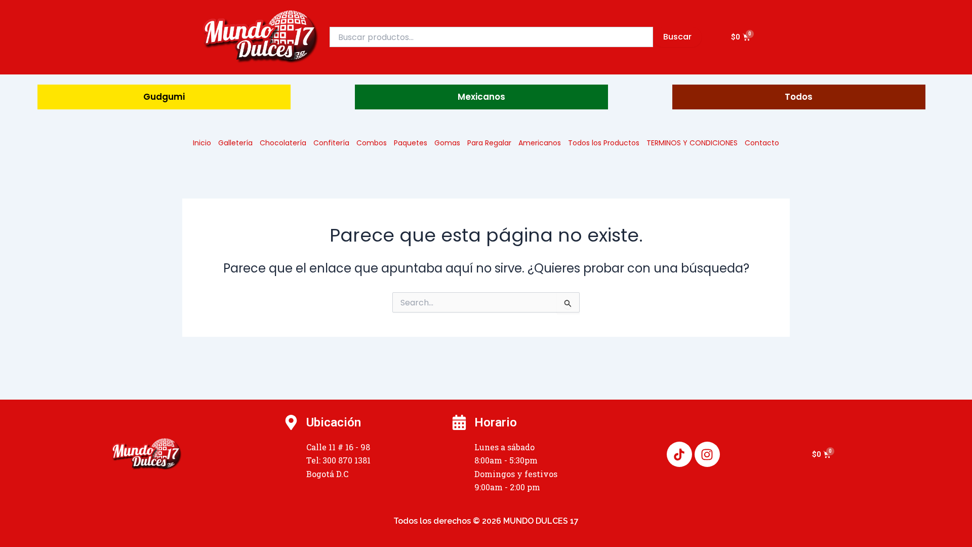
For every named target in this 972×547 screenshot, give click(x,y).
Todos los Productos (603, 143)
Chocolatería (283, 143)
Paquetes (410, 143)
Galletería (235, 143)
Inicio (202, 143)
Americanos (539, 143)
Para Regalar (489, 143)
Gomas (447, 143)
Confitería (331, 143)
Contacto (762, 143)
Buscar (677, 37)
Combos (371, 143)
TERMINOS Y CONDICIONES (692, 143)
